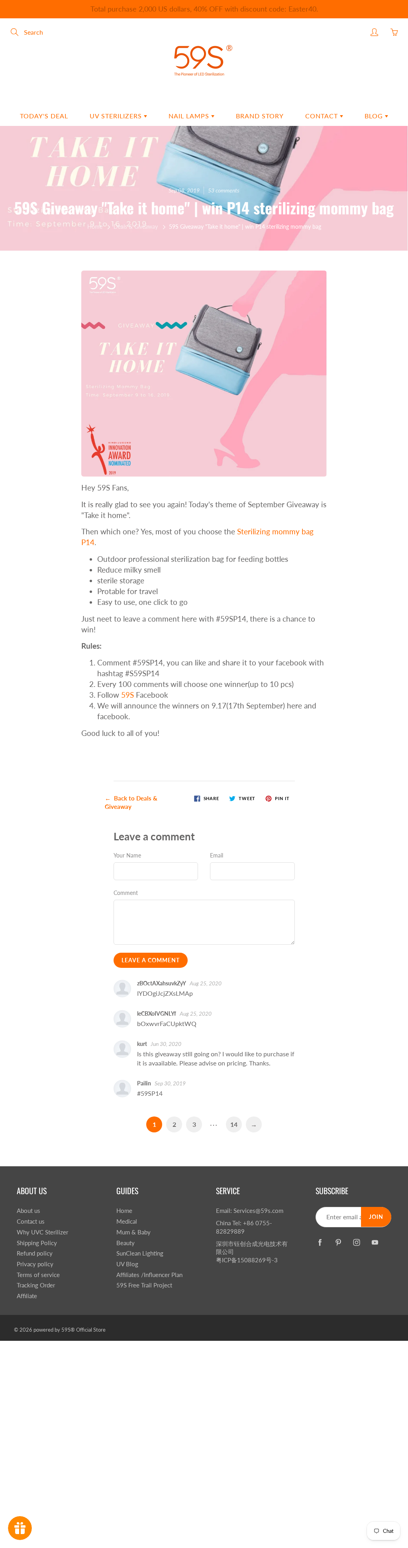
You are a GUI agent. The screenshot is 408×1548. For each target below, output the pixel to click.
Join (376, 1216)
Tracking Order (36, 1285)
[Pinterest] (338, 1242)
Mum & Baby (133, 1232)
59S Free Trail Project (144, 1285)
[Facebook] (320, 1242)
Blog (375, 116)
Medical (126, 1221)
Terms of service (38, 1274)
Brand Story (260, 116)
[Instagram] (356, 1242)
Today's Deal (44, 116)
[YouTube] (375, 1242)
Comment (126, 892)
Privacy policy (35, 1264)
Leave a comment (151, 960)
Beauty (125, 1243)
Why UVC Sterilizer (42, 1232)
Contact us (31, 1221)
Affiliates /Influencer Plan (149, 1274)
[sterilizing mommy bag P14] (204, 372)
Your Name (127, 855)
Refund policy (35, 1253)
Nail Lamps (190, 116)
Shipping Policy (37, 1243)
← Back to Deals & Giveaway (131, 802)
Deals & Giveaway (136, 226)
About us (28, 1210)
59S (127, 694)
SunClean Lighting (139, 1253)
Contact (322, 116)
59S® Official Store (83, 1329)
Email (216, 855)
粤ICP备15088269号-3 (247, 1260)
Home (94, 226)
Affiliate (27, 1296)
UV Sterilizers (117, 116)
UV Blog (127, 1264)
